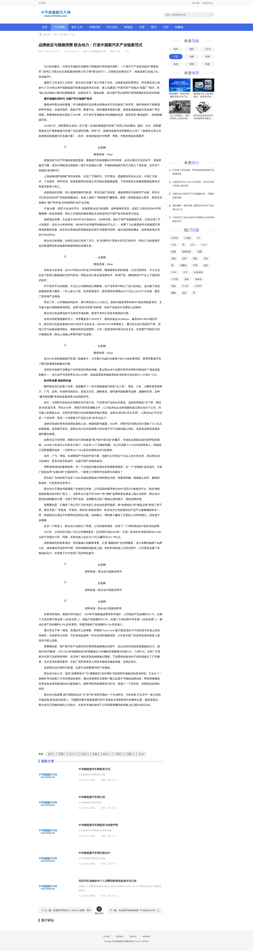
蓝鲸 (186, 279)
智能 (191, 64)
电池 (176, 64)
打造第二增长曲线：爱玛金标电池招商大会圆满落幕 (193, 172)
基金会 (198, 279)
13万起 (174, 279)
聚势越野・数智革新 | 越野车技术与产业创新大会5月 (193, 207)
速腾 (199, 251)
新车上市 (77, 27)
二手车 (207, 49)
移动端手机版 (207, 3)
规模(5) (96, 754)
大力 (185, 272)
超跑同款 (186, 251)
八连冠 (187, 238)
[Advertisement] (100, 731)
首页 (44, 27)
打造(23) (85, 754)
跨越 (173, 251)
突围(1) (62, 754)
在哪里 (183, 265)
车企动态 (112, 27)
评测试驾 (94, 27)
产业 (72, 34)
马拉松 (174, 238)
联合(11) (107, 754)
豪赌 (173, 293)
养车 (154, 27)
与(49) (141, 754)
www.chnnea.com (71, 51)
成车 (184, 293)
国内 (176, 49)
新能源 (128, 27)
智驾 (207, 56)
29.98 (174, 272)
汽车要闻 (59, 27)
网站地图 (195, 3)
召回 (166, 27)
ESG (193, 245)
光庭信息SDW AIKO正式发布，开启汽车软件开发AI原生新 (193, 184)
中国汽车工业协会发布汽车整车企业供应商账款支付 (193, 219)
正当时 (198, 286)
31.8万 (185, 286)
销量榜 (179, 27)
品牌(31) (130, 754)
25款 (173, 245)
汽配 (191, 56)
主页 (55, 34)
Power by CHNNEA (141, 941)
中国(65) (119, 754)
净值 (173, 258)
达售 (184, 258)
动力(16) (73, 754)
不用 (195, 265)
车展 (142, 27)
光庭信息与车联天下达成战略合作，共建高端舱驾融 (193, 196)
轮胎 (207, 64)
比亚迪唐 (198, 272)
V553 (204, 245)
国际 (191, 49)
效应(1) (51, 754)
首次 (206, 258)
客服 (173, 286)
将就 (195, 258)
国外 (206, 265)
